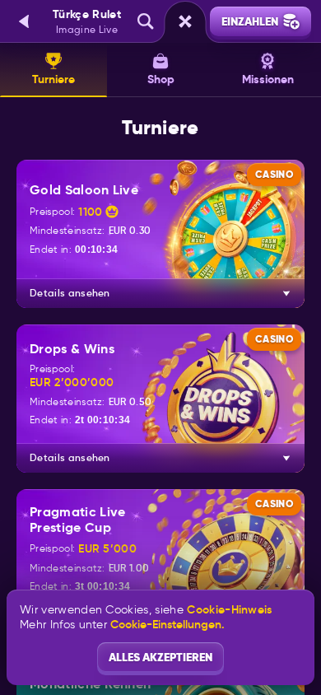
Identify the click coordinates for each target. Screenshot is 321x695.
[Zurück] (25, 21)
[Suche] (145, 21)
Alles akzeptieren (160, 657)
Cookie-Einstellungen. (167, 624)
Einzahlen (249, 21)
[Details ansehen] (286, 293)
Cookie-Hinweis (229, 610)
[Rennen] (185, 21)
